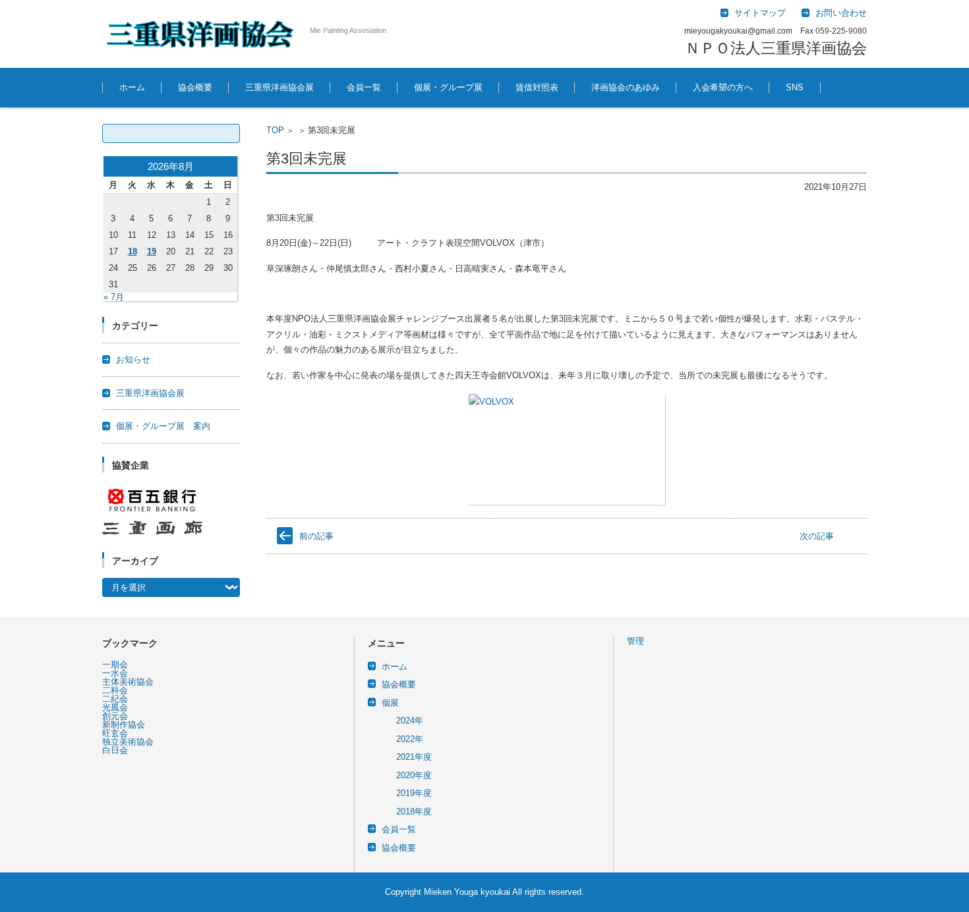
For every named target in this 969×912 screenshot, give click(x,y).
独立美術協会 (128, 742)
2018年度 (414, 811)
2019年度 (414, 793)
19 (151, 251)
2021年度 (414, 757)
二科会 (115, 690)
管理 (635, 641)
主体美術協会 (128, 682)
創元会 (115, 716)
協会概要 (195, 87)
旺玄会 (115, 733)
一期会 (115, 665)
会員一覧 (364, 87)
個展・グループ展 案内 (163, 426)
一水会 (115, 673)
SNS (795, 87)
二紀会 (115, 699)
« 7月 (113, 297)
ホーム (132, 87)
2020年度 (414, 775)
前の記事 (316, 536)
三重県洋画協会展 (279, 87)
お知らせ (133, 359)
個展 (390, 703)
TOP (275, 130)
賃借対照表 (536, 87)
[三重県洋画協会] (201, 33)
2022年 (409, 739)
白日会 (115, 750)
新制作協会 (123, 724)
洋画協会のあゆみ (625, 87)
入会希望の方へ (723, 87)
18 (132, 251)
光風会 (115, 707)
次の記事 (817, 536)
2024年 (409, 721)
